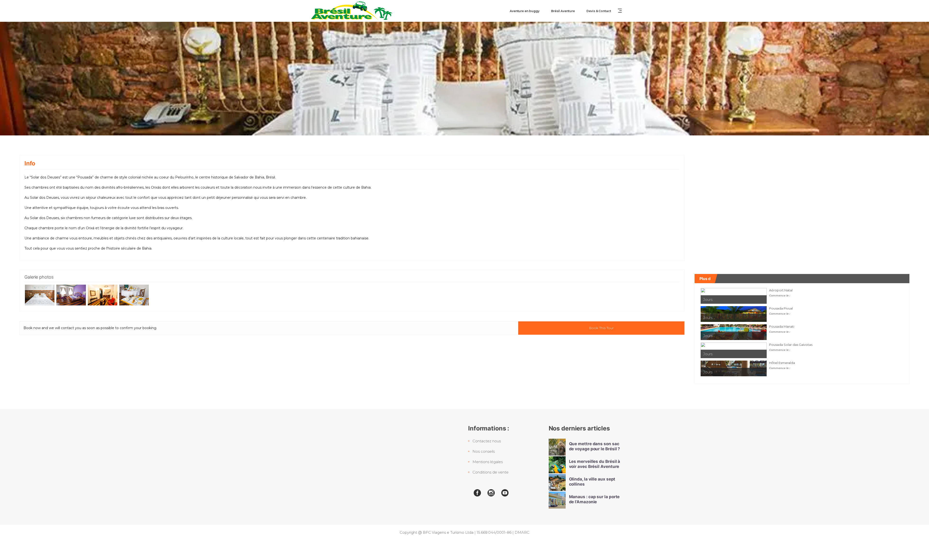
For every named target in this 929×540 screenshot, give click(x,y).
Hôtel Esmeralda (782, 363)
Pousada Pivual (781, 308)
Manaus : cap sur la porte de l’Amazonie (594, 499)
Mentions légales (487, 461)
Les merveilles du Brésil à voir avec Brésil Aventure (594, 464)
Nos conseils (483, 451)
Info (29, 163)
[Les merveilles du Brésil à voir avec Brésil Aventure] (557, 464)
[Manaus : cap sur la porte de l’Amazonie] (557, 500)
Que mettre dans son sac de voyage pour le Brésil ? (594, 446)
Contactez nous (486, 441)
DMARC (522, 532)
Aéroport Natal (781, 290)
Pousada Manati (781, 326)
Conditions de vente (490, 472)
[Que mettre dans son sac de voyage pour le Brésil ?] (557, 447)
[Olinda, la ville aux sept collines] (557, 482)
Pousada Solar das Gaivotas (790, 345)
